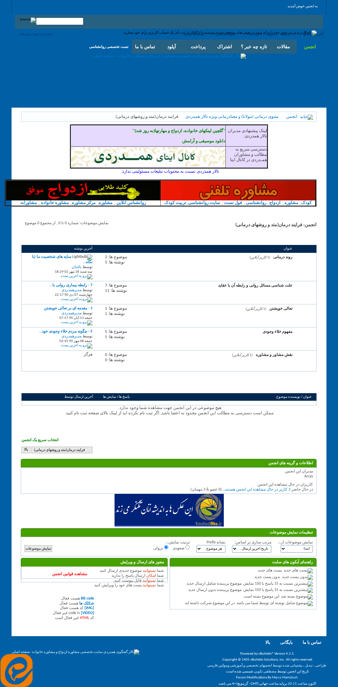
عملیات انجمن (225, 34)
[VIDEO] (87, 613)
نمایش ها (109, 397)
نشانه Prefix (216, 542)
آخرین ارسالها (313, 34)
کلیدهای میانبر (194, 34)
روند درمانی (282, 257)
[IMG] (89, 608)
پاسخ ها (124, 397)
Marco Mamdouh (285, 677)
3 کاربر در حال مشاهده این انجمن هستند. (257, 490)
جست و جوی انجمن (41, 386)
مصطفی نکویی (265, 671)
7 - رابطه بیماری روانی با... (71, 285)
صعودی (179, 548)
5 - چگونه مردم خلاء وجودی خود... (65, 331)
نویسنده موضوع (288, 397)
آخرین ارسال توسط (78, 397)
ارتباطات (253, 34)
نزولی (158, 548)
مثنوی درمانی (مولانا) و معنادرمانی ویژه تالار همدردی (232, 117)
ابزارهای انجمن (74, 386)
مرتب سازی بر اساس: (253, 542)
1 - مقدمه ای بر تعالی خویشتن (68, 308)
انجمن (310, 46)
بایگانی (286, 642)
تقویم (270, 34)
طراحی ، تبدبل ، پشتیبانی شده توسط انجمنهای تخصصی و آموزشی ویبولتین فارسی (266, 666)
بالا (26, 450)
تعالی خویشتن (280, 308)
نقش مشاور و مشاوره (274, 354)
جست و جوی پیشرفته (36, 34)
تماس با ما (312, 642)
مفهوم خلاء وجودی (277, 331)
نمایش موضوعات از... (295, 542)
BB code (87, 599)
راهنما (285, 34)
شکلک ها (86, 603)
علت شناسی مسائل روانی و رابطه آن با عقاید (255, 285)
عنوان (307, 397)
